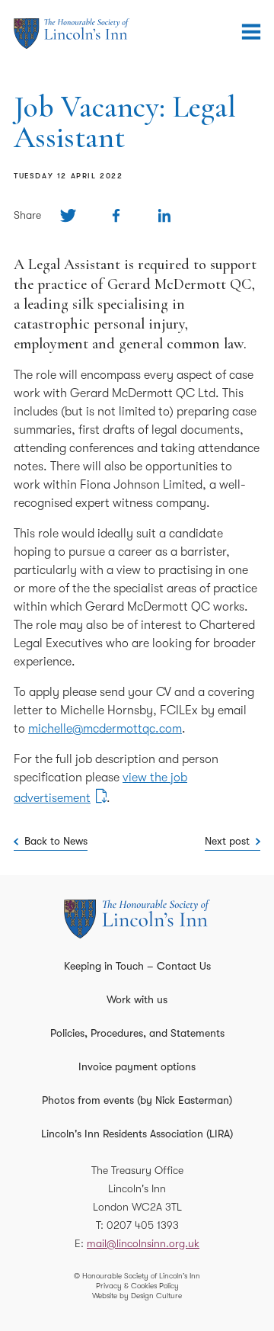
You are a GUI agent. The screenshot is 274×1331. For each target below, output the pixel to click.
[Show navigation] (251, 32)
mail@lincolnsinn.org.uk (143, 1243)
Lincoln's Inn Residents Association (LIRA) (137, 1133)
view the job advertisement (100, 788)
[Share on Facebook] (116, 215)
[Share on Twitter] (68, 215)
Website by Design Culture (137, 1295)
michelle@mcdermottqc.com (105, 729)
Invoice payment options (137, 1066)
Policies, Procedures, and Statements (137, 1033)
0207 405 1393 (143, 1225)
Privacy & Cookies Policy (137, 1285)
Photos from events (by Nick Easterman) (137, 1100)
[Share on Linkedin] (164, 215)
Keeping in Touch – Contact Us (137, 966)
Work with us (137, 999)
